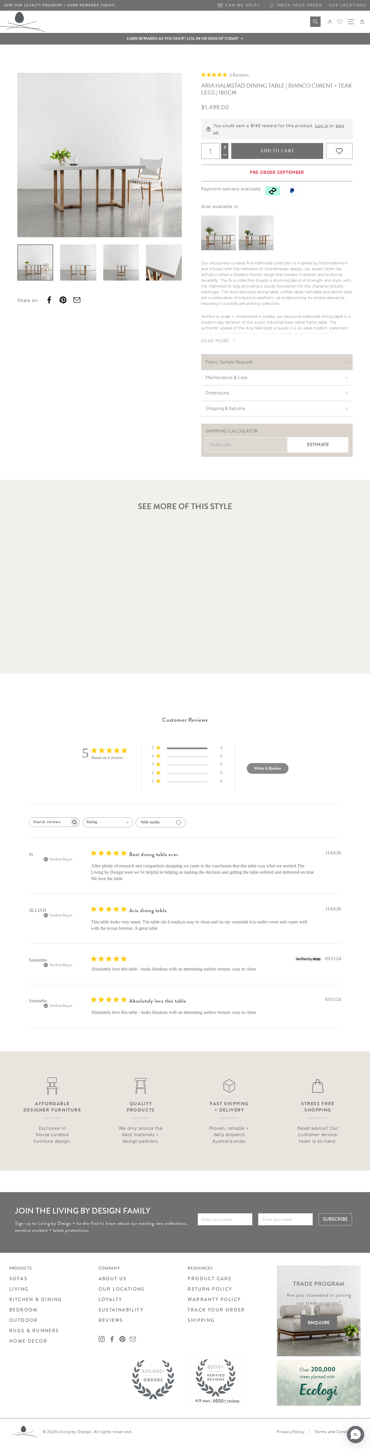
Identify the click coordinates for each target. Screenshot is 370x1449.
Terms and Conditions (336, 1431)
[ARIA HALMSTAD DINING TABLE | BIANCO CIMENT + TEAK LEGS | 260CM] (218, 233)
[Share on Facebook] (49, 299)
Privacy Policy (290, 1431)
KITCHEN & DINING (35, 1299)
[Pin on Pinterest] (63, 299)
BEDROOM (23, 1310)
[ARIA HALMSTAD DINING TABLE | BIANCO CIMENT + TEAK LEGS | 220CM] (256, 233)
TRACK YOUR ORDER (216, 1310)
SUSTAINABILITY (121, 1310)
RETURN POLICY (210, 1289)
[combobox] (108, 822)
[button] (185, 38)
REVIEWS (111, 1320)
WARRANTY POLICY (214, 1299)
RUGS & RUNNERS (34, 1330)
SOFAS (18, 1278)
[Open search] (315, 21)
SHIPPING (201, 1320)
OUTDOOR (23, 1320)
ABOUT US (113, 1278)
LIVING (19, 1289)
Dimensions (217, 393)
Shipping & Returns (225, 408)
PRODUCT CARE (210, 1278)
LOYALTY (110, 1299)
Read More (215, 341)
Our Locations (348, 5)
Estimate (318, 444)
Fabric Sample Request (229, 362)
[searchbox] (49, 822)
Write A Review (267, 768)
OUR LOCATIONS (122, 1289)
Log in (321, 125)
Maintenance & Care (226, 377)
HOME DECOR (28, 1341)
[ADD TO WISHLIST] (339, 151)
